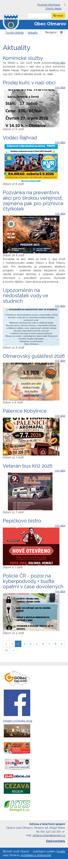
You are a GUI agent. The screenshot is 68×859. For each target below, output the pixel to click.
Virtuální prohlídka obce (17, 720)
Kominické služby (23, 58)
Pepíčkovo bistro (22, 521)
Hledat (59, 15)
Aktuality (33, 32)
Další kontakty (55, 841)
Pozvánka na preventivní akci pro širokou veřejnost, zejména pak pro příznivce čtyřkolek (33, 201)
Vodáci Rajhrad (20, 137)
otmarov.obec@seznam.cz (48, 835)
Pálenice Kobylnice (25, 411)
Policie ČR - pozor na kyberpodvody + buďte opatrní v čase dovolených (33, 581)
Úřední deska (53, 8)
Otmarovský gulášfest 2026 (34, 356)
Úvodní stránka (15, 32)
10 (6, 650)
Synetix (60, 851)
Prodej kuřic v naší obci (29, 82)
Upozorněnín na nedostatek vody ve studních (25, 295)
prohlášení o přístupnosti (36, 855)
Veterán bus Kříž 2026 (27, 466)
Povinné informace (48, 4)
